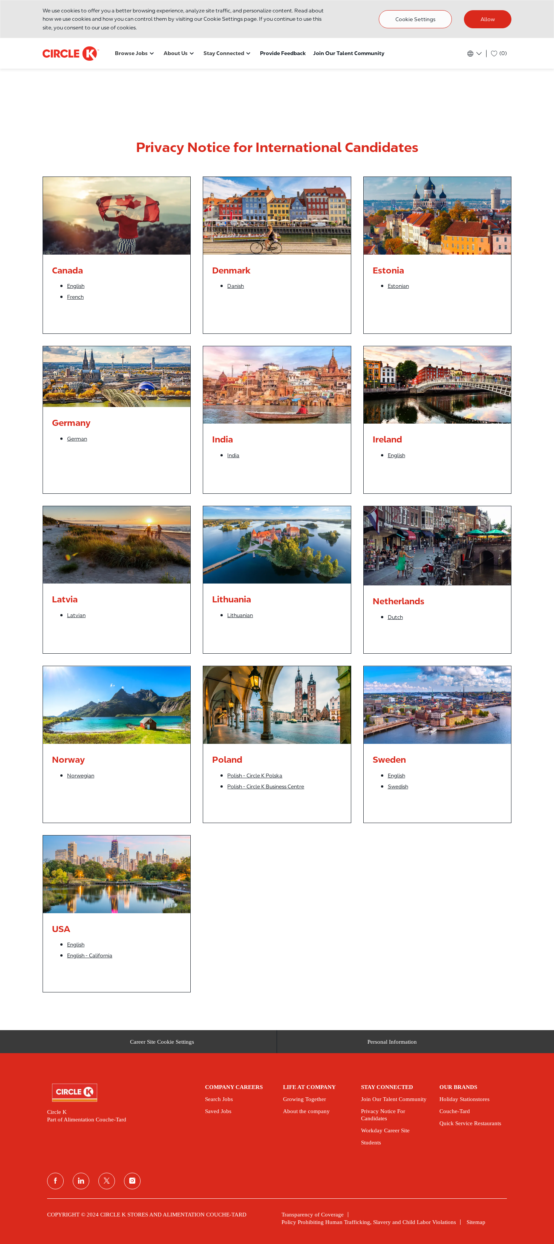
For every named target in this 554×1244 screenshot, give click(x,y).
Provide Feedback (283, 53)
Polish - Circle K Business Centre (265, 786)
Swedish (398, 786)
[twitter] (106, 1181)
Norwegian (80, 776)
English (75, 286)
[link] (120, 1092)
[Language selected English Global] (474, 53)
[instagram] (132, 1181)
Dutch (395, 617)
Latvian (76, 615)
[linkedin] (81, 1181)
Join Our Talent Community (348, 53)
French (75, 297)
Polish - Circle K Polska (254, 776)
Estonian (398, 286)
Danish (235, 286)
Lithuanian (240, 615)
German (77, 439)
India (233, 455)
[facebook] (55, 1181)
